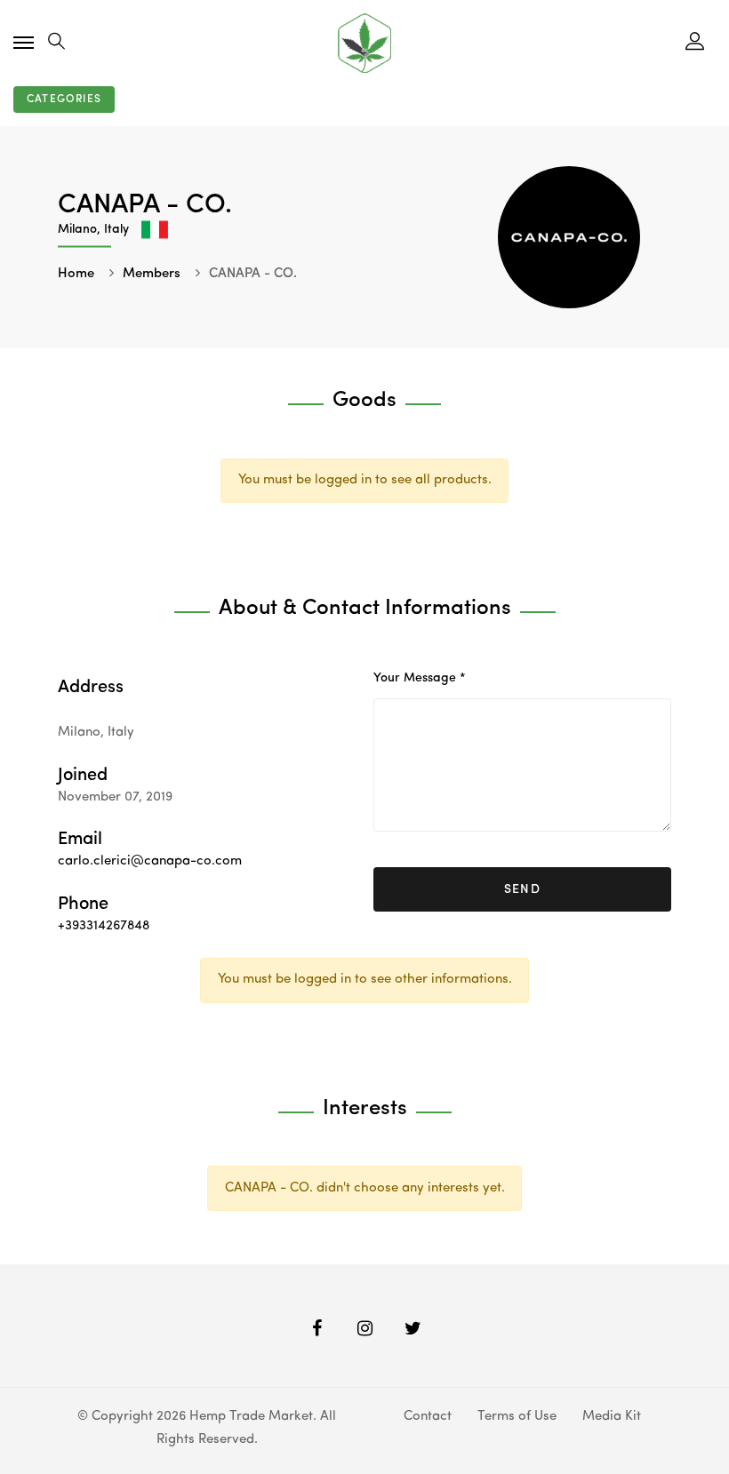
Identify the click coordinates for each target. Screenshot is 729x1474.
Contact (428, 1416)
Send (522, 889)
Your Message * (419, 678)
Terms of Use (517, 1416)
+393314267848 (103, 926)
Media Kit (611, 1416)
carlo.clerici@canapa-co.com (150, 861)
